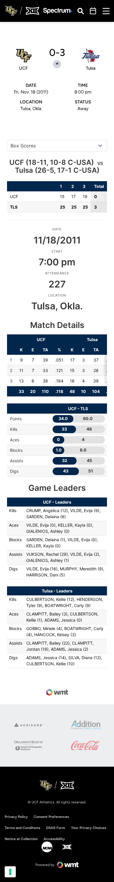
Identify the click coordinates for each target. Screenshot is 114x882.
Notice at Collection (21, 839)
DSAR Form (55, 828)
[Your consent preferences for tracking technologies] (10, 871)
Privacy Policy (16, 817)
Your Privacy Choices (88, 828)
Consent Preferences (51, 817)
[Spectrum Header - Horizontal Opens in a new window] (57, 11)
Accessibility (54, 839)
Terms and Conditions (22, 828)
